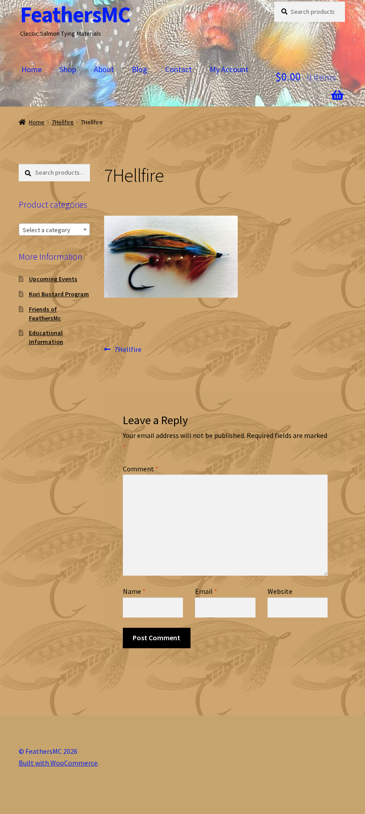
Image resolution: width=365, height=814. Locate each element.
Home (31, 69)
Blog (139, 69)
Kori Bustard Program (59, 294)
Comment (140, 468)
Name (134, 591)
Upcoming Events (53, 279)
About (104, 69)
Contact (178, 69)
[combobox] (54, 229)
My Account (229, 69)
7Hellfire (63, 122)
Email (206, 591)
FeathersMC (75, 14)
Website (280, 591)
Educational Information (46, 337)
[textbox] (54, 230)
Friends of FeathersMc (45, 313)
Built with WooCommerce (58, 762)
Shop (68, 69)
